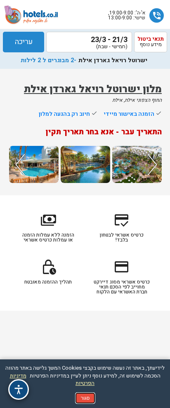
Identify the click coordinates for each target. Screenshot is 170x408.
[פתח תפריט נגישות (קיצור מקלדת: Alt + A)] (18, 389)
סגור (85, 398)
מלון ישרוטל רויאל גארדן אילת (93, 89)
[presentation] (19, 164)
